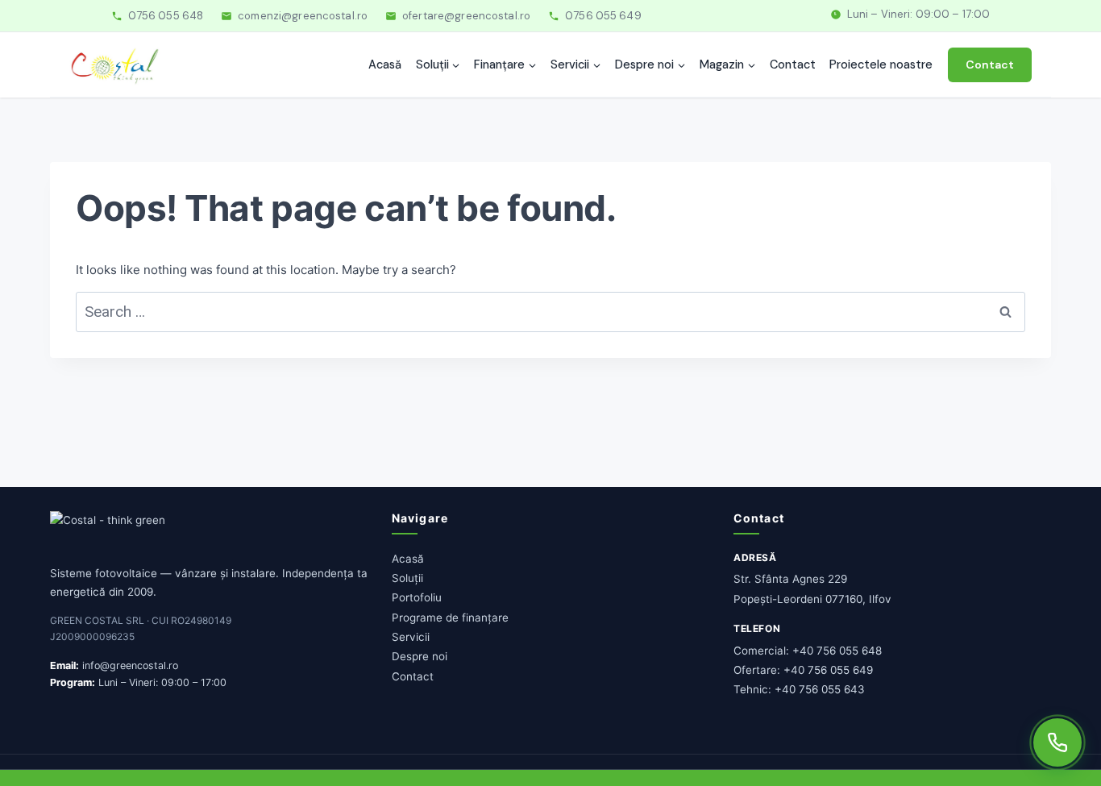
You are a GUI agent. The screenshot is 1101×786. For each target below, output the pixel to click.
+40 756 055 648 (837, 650)
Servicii (411, 636)
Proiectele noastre (881, 64)
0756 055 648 (166, 16)
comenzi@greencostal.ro (303, 16)
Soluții (407, 578)
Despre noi (419, 656)
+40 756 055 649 (828, 669)
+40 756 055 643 (820, 689)
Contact (793, 64)
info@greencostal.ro (130, 665)
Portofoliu (417, 597)
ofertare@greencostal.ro (466, 16)
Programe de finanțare (450, 617)
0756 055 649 (603, 16)
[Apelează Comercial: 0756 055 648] (1057, 742)
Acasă (384, 64)
